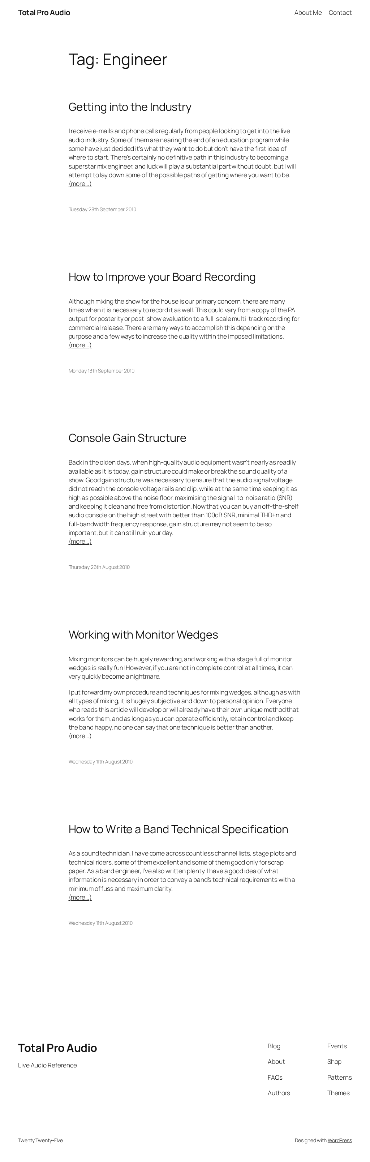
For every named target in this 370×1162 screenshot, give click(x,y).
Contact (340, 12)
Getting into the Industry (130, 106)
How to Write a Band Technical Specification (179, 829)
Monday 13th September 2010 (101, 370)
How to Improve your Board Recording (162, 276)
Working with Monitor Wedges (143, 634)
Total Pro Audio (44, 12)
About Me (308, 12)
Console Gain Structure (128, 437)
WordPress (340, 1140)
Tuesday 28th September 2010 (102, 209)
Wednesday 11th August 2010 (101, 761)
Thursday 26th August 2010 (99, 566)
